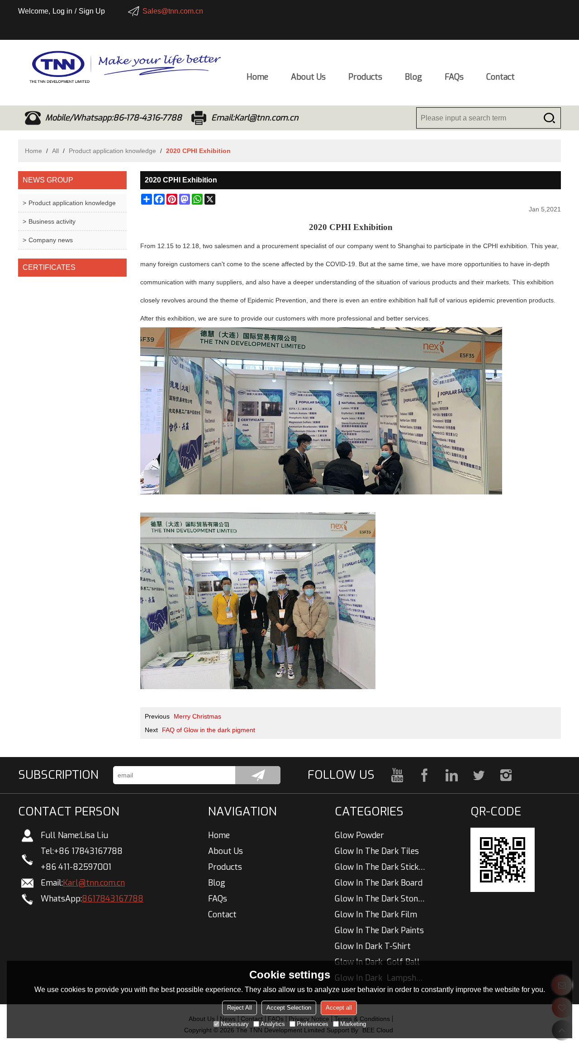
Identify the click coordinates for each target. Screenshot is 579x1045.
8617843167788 (112, 898)
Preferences (312, 1024)
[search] (549, 118)
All (55, 150)
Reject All (239, 1007)
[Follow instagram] (506, 775)
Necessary (235, 1024)
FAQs (454, 77)
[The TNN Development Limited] (120, 67)
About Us (308, 77)
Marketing (353, 1024)
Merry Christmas (197, 716)
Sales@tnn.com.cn (172, 11)
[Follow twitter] (479, 775)
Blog (413, 77)
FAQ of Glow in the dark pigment (208, 729)
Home (257, 77)
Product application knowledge (112, 150)
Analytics (273, 1024)
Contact (500, 77)
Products (365, 77)
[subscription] (257, 775)
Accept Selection (288, 1007)
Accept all (339, 1007)
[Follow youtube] (397, 775)
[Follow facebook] (424, 775)
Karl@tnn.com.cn (94, 882)
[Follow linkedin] (451, 775)
